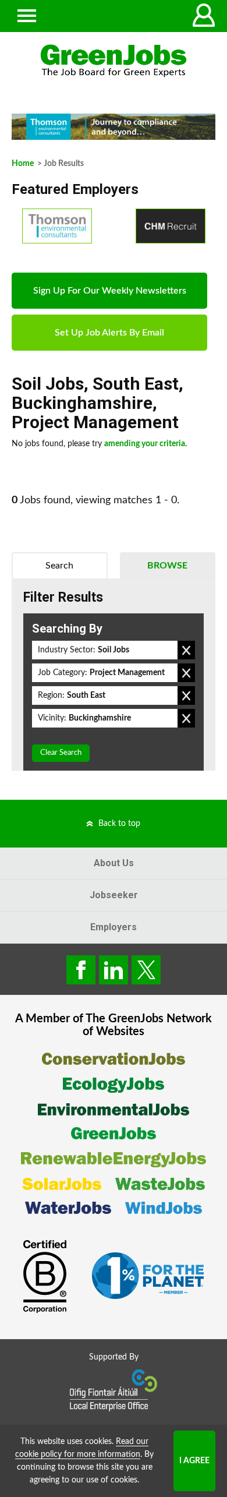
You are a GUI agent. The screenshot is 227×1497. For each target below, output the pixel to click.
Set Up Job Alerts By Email (109, 332)
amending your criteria (144, 444)
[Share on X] (146, 969)
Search (59, 565)
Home (23, 164)
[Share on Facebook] (80, 969)
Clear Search (60, 753)
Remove (186, 650)
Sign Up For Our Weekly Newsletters (109, 290)
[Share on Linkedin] (113, 969)
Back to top (119, 824)
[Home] (113, 61)
